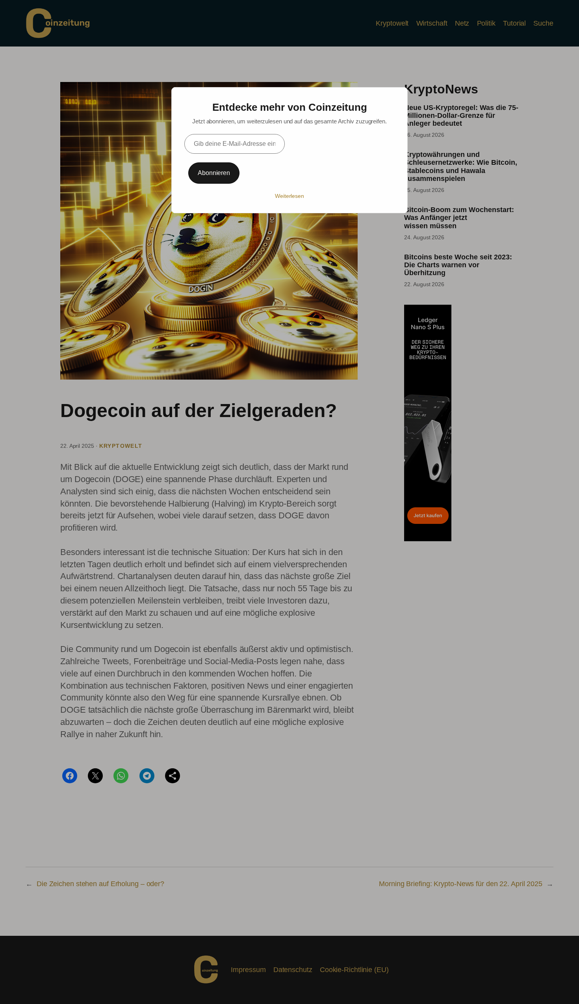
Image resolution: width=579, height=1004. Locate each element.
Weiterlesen (289, 196)
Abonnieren (214, 173)
